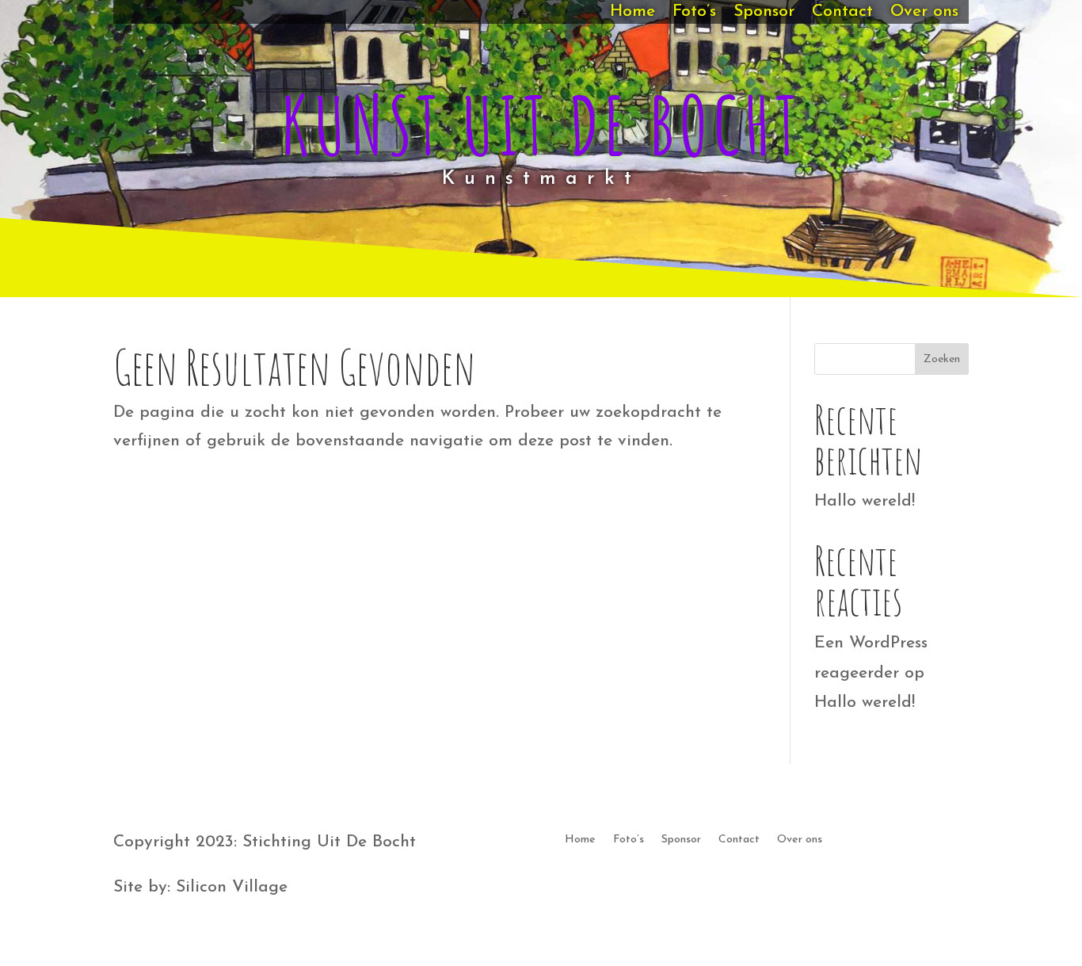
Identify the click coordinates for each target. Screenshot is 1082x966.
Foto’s (694, 13)
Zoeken (942, 359)
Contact (842, 13)
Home (632, 13)
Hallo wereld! (864, 501)
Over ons (924, 13)
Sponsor (763, 13)
